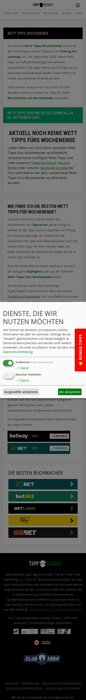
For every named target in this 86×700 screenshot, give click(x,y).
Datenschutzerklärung (18, 352)
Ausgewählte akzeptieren (21, 392)
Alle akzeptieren (69, 392)
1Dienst (22, 368)
